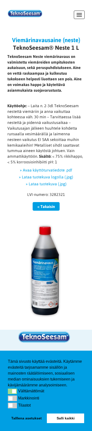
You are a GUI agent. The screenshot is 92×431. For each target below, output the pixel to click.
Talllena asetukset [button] (26, 418)
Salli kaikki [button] (66, 418)
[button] (12, 391)
